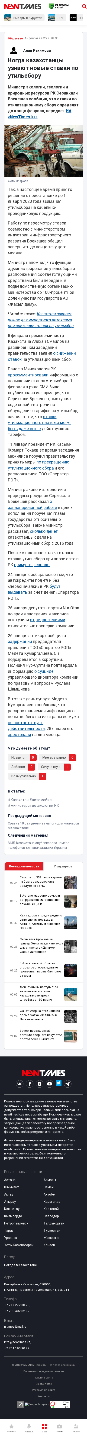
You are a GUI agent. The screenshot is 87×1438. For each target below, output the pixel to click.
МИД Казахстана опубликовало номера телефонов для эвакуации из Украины (38, 845)
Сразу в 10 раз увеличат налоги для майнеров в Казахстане (43, 825)
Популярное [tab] (63, 866)
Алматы (50, 1180)
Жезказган (52, 1238)
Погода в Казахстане (20, 1265)
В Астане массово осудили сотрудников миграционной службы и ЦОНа (40, 900)
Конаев (49, 1245)
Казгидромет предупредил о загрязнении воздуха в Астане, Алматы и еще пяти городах (41, 922)
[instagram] (39, 1084)
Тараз (8, 1230)
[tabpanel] (43, 960)
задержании (20, 641)
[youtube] (49, 1084)
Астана (10, 1180)
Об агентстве (43, 1383)
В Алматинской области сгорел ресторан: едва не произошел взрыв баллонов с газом (41, 969)
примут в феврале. (32, 564)
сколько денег (44, 531)
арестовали (19, 734)
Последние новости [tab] (24, 866)
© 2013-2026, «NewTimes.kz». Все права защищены (43, 1365)
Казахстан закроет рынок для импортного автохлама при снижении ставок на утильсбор (41, 320)
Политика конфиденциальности (43, 1371)
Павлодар (51, 1216)
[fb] (29, 1084)
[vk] (19, 1084)
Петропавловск (16, 1223)
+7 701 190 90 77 (16, 1348)
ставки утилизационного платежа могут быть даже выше (39, 422)
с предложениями (47, 619)
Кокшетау (11, 1209)
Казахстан (19, 800)
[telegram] (67, 1084)
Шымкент (11, 1187)
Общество (15, 38)
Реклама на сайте (43, 1390)
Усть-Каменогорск (18, 1245)
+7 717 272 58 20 (16, 1305)
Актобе (49, 1194)
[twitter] (58, 1084)
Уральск (10, 1238)
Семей (49, 1187)
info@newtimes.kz (17, 1342)
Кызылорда (13, 1216)
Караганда (52, 1201)
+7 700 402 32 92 (16, 1311)
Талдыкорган (54, 1223)
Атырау (10, 1201)
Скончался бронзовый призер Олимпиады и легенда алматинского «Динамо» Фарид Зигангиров (41, 945)
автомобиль (42, 800)
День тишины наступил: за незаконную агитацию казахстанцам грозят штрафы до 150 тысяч (39, 993)
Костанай (51, 1209)
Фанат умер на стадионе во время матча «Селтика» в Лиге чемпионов (40, 1015)
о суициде (44, 671)
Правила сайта (43, 1377)
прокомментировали (28, 375)
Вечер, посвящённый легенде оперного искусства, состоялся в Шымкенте (41, 1035)
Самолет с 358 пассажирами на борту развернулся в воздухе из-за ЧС (41, 881)
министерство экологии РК (34, 805)
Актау (8, 1194)
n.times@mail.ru (15, 1326)
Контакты (44, 1396)
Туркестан (52, 1230)
